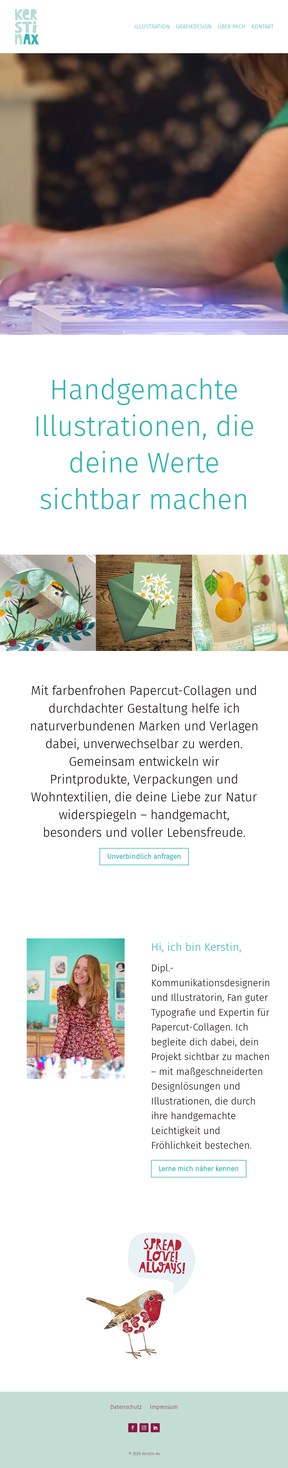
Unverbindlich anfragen (144, 856)
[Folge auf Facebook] (132, 1427)
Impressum (164, 1407)
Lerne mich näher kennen (199, 1168)
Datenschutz (125, 1407)
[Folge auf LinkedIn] (155, 1427)
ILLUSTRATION (152, 26)
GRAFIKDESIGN (194, 26)
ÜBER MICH (231, 26)
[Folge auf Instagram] (144, 1427)
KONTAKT (262, 26)
